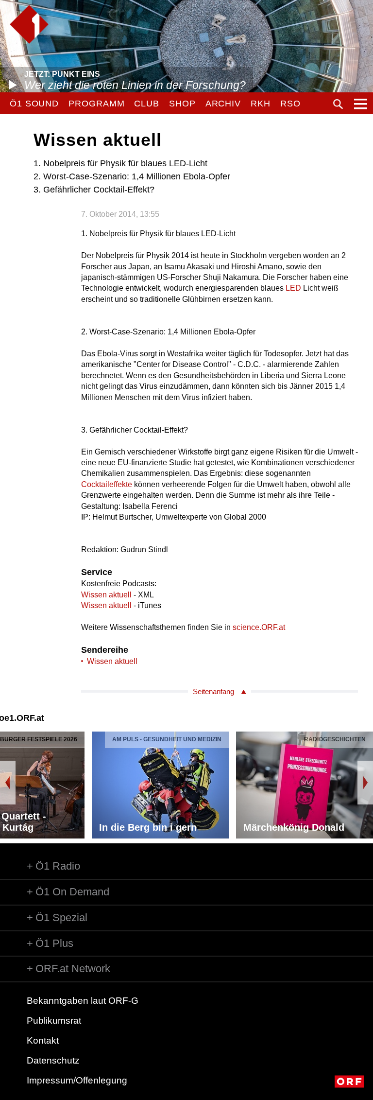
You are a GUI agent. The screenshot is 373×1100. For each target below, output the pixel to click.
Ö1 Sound (34, 103)
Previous (8, 782)
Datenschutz (53, 1060)
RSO (290, 103)
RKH (261, 103)
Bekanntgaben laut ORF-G (82, 1000)
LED (293, 288)
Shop (182, 103)
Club (146, 103)
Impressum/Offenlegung (77, 1080)
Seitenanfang (213, 691)
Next (365, 782)
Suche (338, 104)
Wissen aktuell (106, 595)
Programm (96, 103)
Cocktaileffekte (106, 484)
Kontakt (43, 1040)
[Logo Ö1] (29, 24)
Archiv (223, 103)
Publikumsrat (54, 1020)
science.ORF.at (259, 627)
